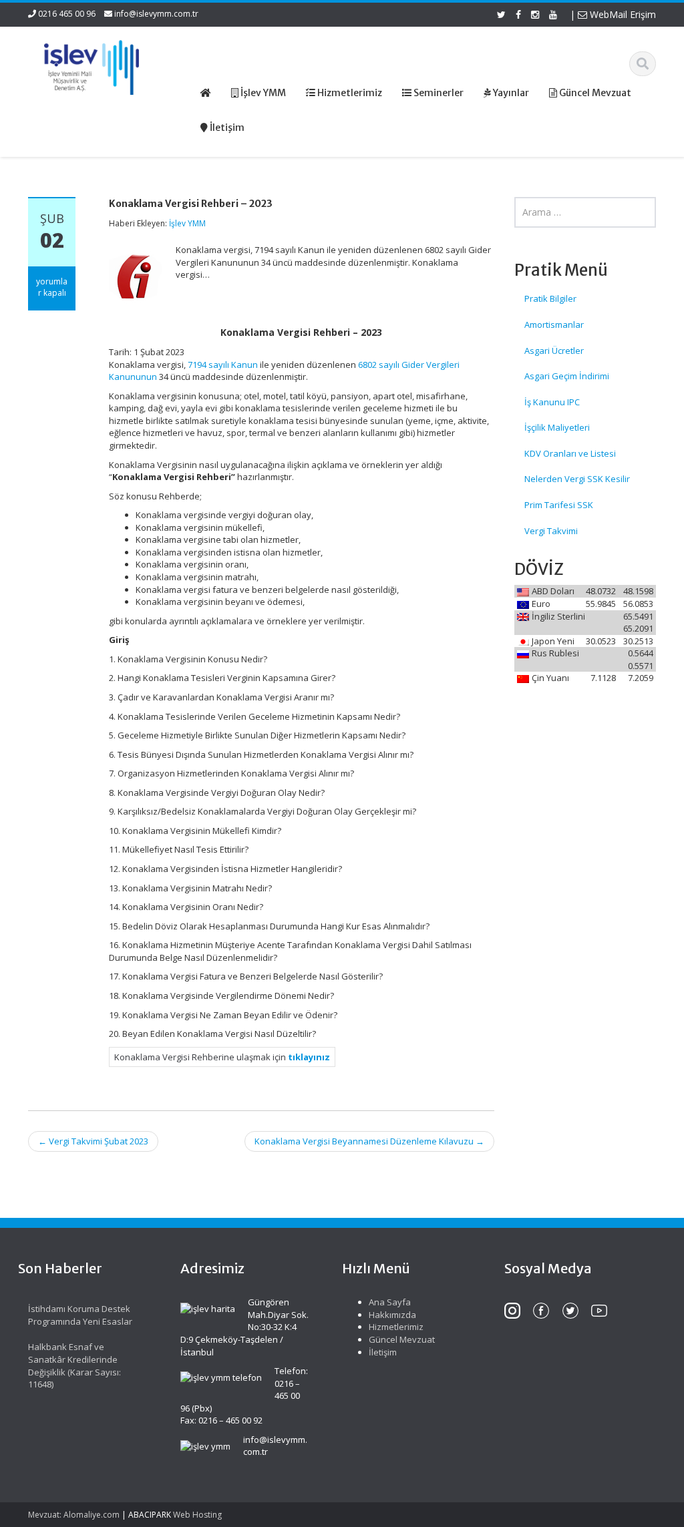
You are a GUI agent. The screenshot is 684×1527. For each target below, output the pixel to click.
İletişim (383, 1352)
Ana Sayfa (390, 1302)
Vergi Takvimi (551, 531)
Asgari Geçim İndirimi (566, 376)
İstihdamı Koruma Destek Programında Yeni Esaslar (80, 1315)
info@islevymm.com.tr (156, 13)
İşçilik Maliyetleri (557, 427)
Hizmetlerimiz (396, 1327)
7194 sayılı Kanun (223, 365)
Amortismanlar (554, 324)
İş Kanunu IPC (552, 402)
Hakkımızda (392, 1315)
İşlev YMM (187, 223)
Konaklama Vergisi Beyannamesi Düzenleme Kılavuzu (369, 1141)
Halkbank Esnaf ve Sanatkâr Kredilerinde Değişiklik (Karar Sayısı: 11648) (74, 1365)
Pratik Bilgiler (550, 298)
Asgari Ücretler (554, 351)
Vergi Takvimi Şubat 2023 (93, 1141)
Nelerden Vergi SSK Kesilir (577, 479)
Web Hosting (197, 1514)
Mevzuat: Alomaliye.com (74, 1514)
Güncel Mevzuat (402, 1339)
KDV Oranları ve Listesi (570, 453)
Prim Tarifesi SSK (558, 505)
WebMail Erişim (621, 14)
